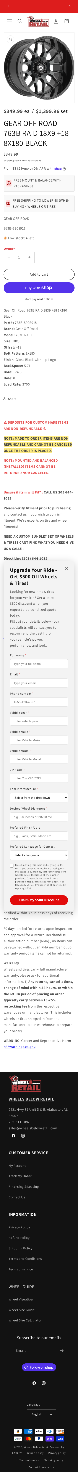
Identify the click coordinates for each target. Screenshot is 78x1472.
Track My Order (20, 1176)
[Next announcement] (70, 6)
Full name (18, 655)
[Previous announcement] (8, 6)
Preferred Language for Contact (33, 846)
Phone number (21, 693)
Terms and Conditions (25, 1258)
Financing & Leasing (24, 1186)
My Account (17, 1165)
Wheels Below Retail (36, 1447)
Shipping (9, 160)
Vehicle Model (21, 751)
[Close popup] (66, 568)
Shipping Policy (20, 1248)
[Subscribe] (62, 1350)
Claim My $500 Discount (39, 900)
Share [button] (12, 398)
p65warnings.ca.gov (20, 1046)
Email (15, 674)
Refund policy (35, 1452)
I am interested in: (24, 789)
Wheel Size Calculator (25, 1320)
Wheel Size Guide (22, 1310)
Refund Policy (19, 1237)
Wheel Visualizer (21, 1299)
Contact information (41, 1467)
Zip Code (17, 770)
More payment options (39, 299)
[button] (9, 21)
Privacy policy (57, 1452)
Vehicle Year (19, 713)
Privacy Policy (19, 1227)
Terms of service (21, 1269)
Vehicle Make (20, 732)
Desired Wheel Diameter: (28, 808)
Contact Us (17, 1197)
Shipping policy (53, 1460)
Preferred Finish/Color (27, 827)
